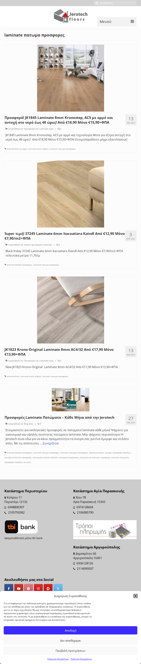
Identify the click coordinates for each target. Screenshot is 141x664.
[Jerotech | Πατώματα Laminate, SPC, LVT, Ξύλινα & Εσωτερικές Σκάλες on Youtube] (18, 588)
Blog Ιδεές (28, 423)
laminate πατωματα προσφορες (74, 452)
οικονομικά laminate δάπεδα (45, 457)
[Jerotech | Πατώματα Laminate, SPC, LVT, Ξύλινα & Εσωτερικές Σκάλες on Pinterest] (28, 588)
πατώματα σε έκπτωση (90, 457)
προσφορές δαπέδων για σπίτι (18, 462)
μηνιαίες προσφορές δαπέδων (118, 452)
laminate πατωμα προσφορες (63, 149)
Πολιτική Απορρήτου (58, 659)
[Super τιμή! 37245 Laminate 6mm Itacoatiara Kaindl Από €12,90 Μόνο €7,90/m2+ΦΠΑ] (70, 194)
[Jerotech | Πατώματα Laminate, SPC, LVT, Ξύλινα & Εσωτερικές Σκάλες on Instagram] (38, 588)
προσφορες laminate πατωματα (115, 457)
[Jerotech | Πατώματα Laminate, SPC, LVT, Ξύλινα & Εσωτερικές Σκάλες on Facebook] (8, 588)
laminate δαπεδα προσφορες (19, 264)
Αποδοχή (70, 630)
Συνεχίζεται (51, 443)
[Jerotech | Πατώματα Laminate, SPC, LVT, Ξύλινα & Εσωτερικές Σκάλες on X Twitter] (58, 588)
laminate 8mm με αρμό (17, 149)
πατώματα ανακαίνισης (69, 457)
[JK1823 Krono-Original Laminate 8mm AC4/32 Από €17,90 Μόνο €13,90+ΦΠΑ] (70, 310)
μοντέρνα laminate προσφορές (18, 457)
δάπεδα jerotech (96, 452)
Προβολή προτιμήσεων (70, 650)
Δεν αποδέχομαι (70, 640)
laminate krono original (38, 149)
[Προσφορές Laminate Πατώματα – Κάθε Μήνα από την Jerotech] (70, 399)
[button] (135, 596)
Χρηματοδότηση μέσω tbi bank (23, 538)
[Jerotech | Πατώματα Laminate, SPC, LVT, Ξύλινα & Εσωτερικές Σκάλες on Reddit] (48, 588)
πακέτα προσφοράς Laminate (38, 244)
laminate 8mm (13, 376)
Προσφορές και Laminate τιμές (38, 128)
